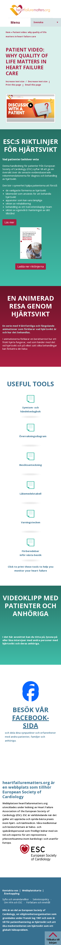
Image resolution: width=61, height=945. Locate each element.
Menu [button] (15, 22)
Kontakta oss (10, 890)
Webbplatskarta (31, 890)
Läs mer (9, 222)
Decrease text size (37, 81)
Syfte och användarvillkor (15, 899)
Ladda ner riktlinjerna (30, 266)
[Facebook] (30, 693)
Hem (8, 32)
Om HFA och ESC (13, 902)
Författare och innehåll (38, 902)
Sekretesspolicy (41, 899)
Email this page (33, 84)
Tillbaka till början (53, 941)
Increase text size (15, 81)
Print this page (13, 84)
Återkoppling (12, 893)
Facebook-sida (30, 721)
